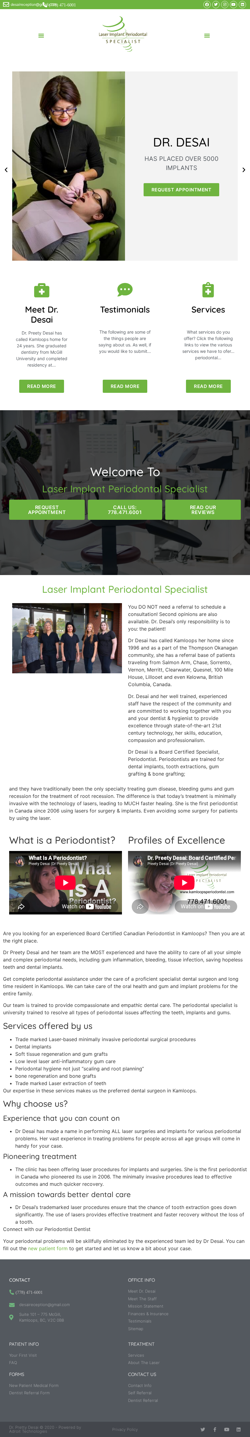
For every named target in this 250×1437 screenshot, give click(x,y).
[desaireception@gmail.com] (6, 5)
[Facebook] (207, 4)
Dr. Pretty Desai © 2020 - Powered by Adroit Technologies (45, 1429)
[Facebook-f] (214, 1429)
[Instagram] (224, 4)
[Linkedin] (242, 4)
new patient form (48, 1248)
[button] (41, 35)
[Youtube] (233, 4)
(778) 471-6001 (62, 5)
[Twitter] (216, 4)
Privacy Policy (125, 1429)
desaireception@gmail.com (34, 4)
